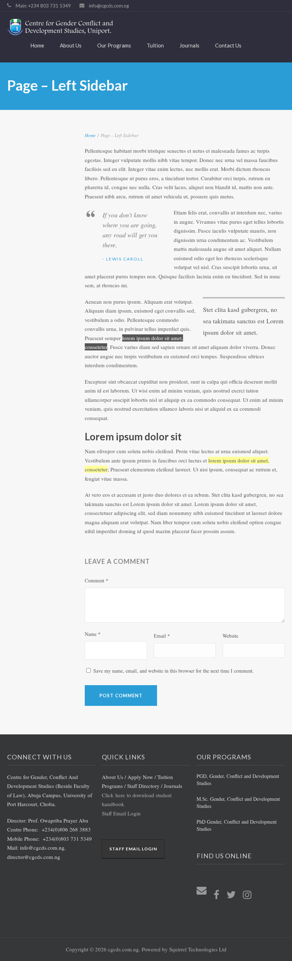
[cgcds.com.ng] (140, 27)
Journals (189, 45)
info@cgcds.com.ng (109, 6)
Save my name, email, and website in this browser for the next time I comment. (173, 670)
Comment (96, 580)
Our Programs (114, 45)
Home (37, 45)
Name (92, 634)
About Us (71, 45)
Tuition (155, 45)
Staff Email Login (121, 813)
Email (162, 635)
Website (230, 635)
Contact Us (228, 45)
